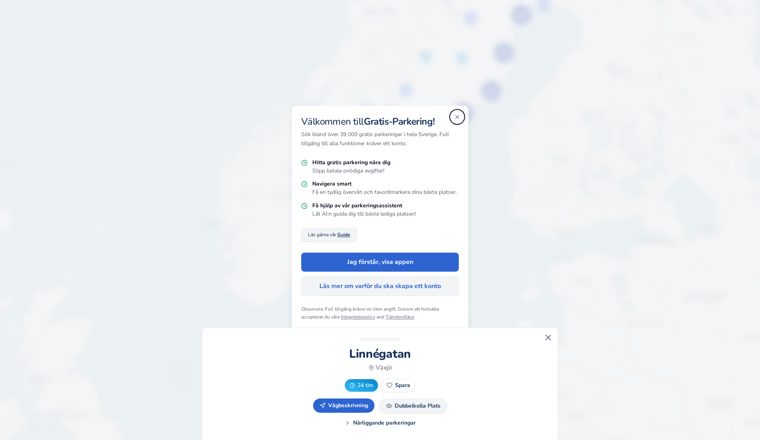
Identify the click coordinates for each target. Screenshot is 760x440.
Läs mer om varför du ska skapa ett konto (380, 286)
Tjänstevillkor (400, 317)
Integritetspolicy (358, 317)
